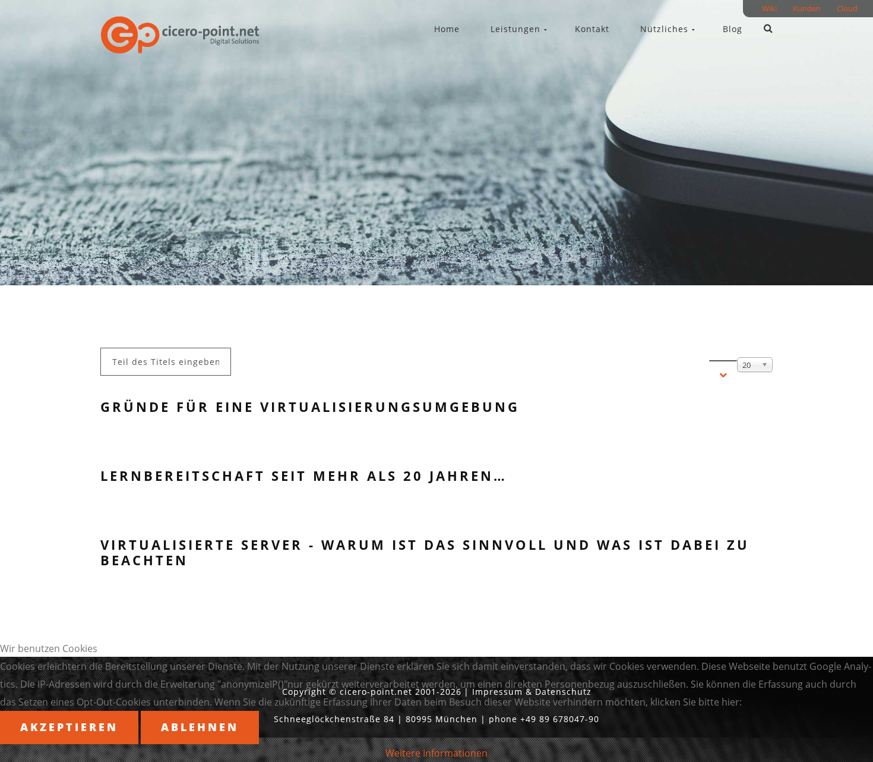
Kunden (807, 10)
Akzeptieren (69, 727)
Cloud (847, 10)
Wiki (769, 10)
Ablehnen (200, 727)
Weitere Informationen (436, 753)
